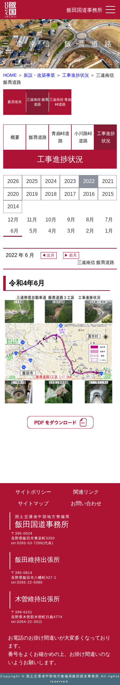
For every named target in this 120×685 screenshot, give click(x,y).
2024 (51, 181)
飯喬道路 (38, 137)
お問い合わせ (86, 503)
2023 (70, 181)
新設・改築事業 (40, 75)
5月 (32, 231)
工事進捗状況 (76, 75)
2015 (108, 194)
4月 (51, 231)
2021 (108, 181)
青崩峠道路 (60, 137)
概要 (15, 137)
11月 (32, 219)
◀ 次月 (48, 255)
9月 (70, 219)
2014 (13, 206)
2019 (32, 194)
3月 (70, 231)
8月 (89, 219)
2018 (51, 194)
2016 (89, 194)
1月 (107, 231)
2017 (70, 194)
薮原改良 (15, 102)
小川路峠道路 (83, 137)
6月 (13, 231)
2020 (13, 194)
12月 (13, 219)
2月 (89, 231)
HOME (10, 75)
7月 (107, 219)
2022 (89, 181)
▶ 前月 (70, 255)
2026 (13, 181)
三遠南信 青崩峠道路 (60, 102)
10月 (50, 219)
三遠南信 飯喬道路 (38, 102)
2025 (32, 181)
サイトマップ (33, 503)
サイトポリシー (33, 492)
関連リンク (86, 492)
